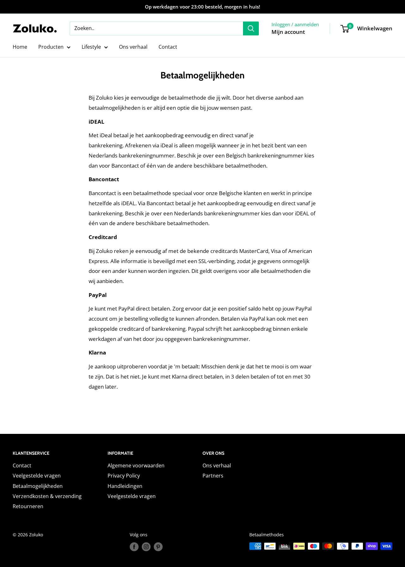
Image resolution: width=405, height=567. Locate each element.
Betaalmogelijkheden (38, 486)
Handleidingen (125, 486)
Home (20, 46)
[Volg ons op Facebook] (134, 546)
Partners (212, 475)
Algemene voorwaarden (136, 465)
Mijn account (288, 31)
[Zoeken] (251, 28)
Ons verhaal (133, 46)
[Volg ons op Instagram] (146, 546)
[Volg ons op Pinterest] (158, 546)
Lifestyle (91, 46)
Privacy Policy (124, 475)
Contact (168, 46)
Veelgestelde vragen (37, 475)
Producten (51, 46)
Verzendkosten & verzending (47, 496)
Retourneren (28, 506)
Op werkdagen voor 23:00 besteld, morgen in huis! (202, 6)
